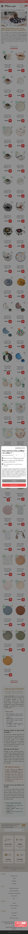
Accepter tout (14, 485)
